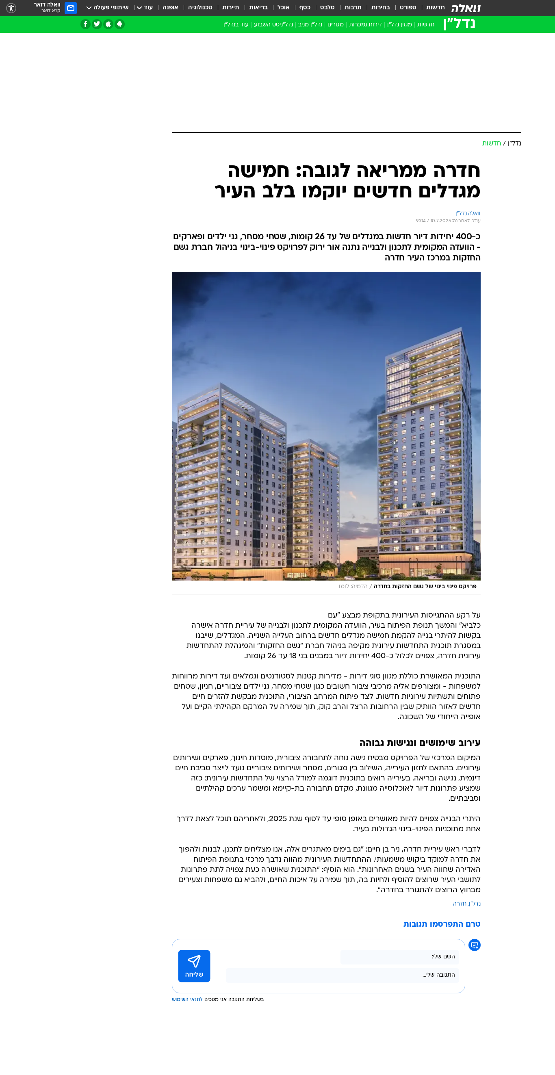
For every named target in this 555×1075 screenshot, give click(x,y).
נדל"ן (475, 904)
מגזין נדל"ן (399, 25)
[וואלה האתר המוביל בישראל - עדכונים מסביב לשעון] (466, 8)
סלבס (327, 8)
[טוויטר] (97, 24)
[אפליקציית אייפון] (108, 24)
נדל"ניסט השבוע (273, 25)
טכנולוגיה (200, 8)
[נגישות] (11, 8)
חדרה (459, 904)
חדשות (435, 8)
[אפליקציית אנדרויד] (120, 24)
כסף (304, 8)
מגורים (335, 25)
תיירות (230, 8)
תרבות (353, 8)
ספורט (408, 8)
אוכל (284, 8)
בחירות (380, 8)
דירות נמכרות (365, 25)
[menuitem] (430, 8)
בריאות (258, 8)
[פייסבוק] (85, 24)
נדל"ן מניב (310, 25)
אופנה (170, 8)
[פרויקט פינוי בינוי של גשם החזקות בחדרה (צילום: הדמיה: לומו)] (326, 433)
